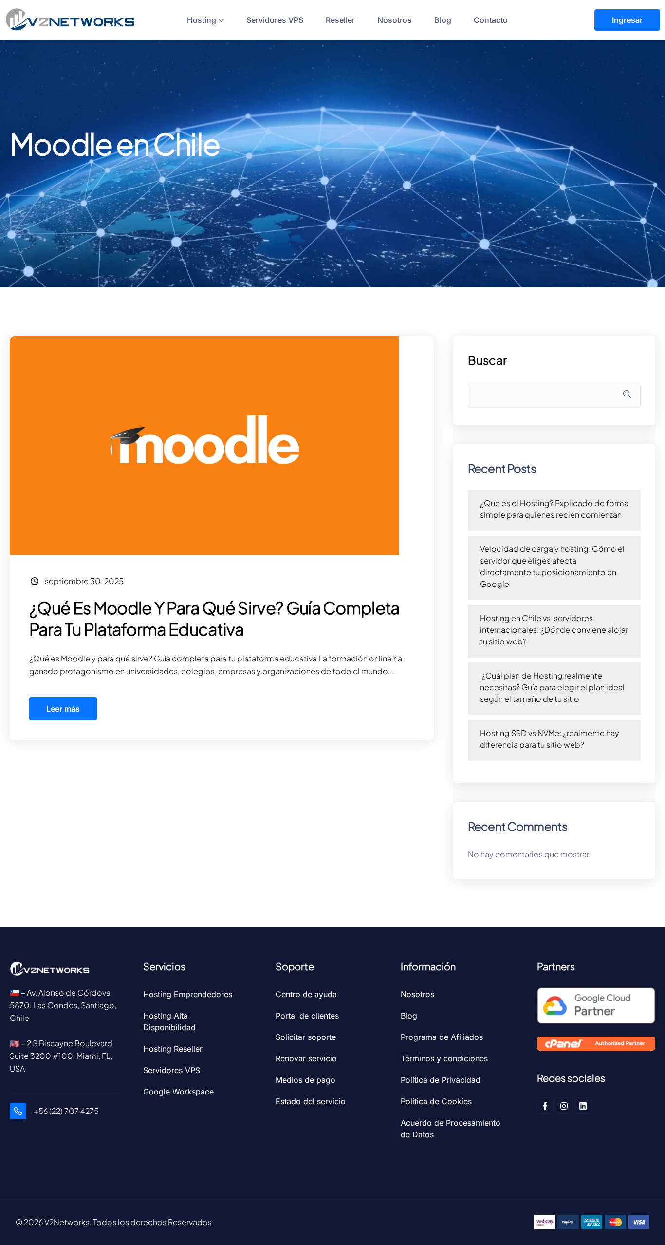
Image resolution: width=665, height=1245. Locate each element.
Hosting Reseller (173, 1049)
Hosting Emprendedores (187, 994)
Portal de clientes (307, 1015)
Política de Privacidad (440, 1080)
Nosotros (394, 20)
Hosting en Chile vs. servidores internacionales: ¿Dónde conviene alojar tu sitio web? (554, 629)
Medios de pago (305, 1080)
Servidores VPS (274, 20)
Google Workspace (178, 1091)
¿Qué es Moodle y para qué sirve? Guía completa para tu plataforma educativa (214, 618)
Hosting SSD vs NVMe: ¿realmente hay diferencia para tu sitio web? (549, 739)
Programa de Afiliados (442, 1037)
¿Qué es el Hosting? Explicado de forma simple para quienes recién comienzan (554, 509)
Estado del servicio (311, 1101)
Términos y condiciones (444, 1058)
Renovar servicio (306, 1058)
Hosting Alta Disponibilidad (169, 1021)
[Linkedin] (583, 1105)
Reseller (340, 20)
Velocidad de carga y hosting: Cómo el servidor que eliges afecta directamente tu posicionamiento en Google (552, 566)
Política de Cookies (436, 1101)
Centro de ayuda (306, 994)
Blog (442, 20)
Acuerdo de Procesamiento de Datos (450, 1128)
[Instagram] (564, 1105)
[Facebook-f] (545, 1105)
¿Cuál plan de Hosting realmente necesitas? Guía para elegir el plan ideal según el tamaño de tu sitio (552, 687)
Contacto (491, 20)
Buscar (487, 360)
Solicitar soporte (306, 1037)
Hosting (201, 20)
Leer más (63, 709)
